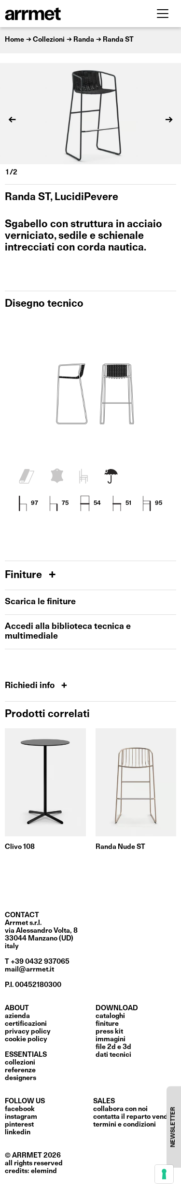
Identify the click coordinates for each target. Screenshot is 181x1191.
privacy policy (28, 1031)
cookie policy (26, 1039)
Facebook (20, 1109)
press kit (109, 1031)
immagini (110, 1039)
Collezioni (20, 1062)
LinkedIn (17, 1132)
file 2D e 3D (113, 1047)
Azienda (17, 1016)
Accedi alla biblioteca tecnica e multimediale (68, 632)
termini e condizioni (124, 1124)
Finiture (24, 575)
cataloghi (110, 1016)
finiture (107, 1023)
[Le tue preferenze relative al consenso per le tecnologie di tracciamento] (164, 1174)
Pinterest (19, 1124)
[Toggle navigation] (162, 13)
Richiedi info (30, 686)
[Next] (169, 120)
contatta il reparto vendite (134, 1116)
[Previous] (12, 120)
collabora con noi (120, 1109)
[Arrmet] (59, 13)
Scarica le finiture (40, 602)
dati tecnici (113, 1054)
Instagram (21, 1116)
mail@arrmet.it (29, 969)
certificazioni (26, 1023)
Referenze (20, 1070)
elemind (44, 1171)
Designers (20, 1078)
